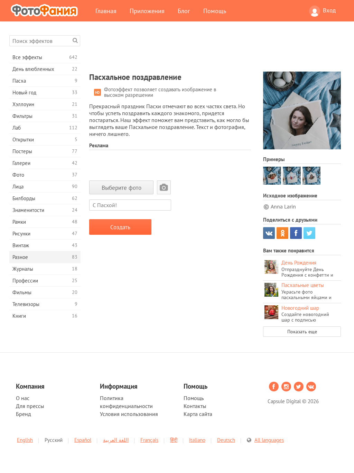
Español (82, 440)
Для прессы (30, 405)
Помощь (214, 11)
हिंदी (173, 440)
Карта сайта (198, 413)
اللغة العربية (116, 440)
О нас (22, 398)
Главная (106, 11)
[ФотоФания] (45, 10)
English (25, 440)
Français (149, 440)
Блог (184, 11)
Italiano (197, 440)
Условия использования (129, 413)
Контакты (195, 405)
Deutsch (226, 440)
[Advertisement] (215, 50)
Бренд (23, 413)
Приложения (147, 11)
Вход (329, 10)
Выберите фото (121, 188)
